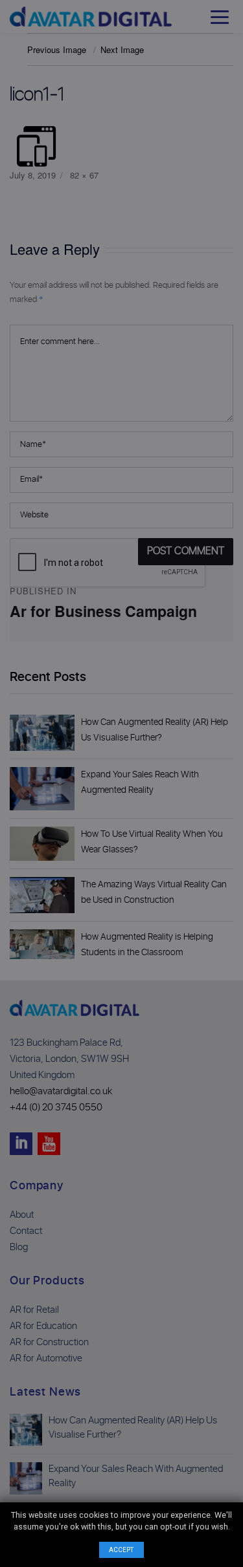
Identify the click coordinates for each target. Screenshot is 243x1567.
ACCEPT (121, 1549)
